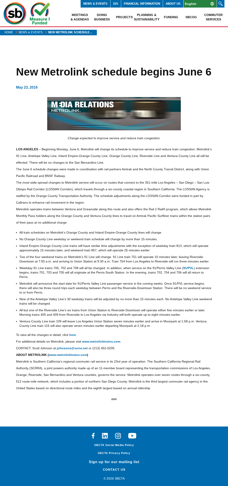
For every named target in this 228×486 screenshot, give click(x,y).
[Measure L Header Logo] (40, 13)
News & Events (95, 3)
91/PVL (188, 268)
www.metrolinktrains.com (101, 341)
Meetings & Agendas (80, 17)
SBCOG (191, 17)
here (72, 335)
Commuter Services (213, 17)
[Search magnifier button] (220, 4)
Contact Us (114, 469)
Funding (171, 17)
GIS (115, 3)
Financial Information (142, 3)
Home (8, 32)
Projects (124, 17)
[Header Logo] (15, 13)
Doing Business (102, 17)
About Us (173, 3)
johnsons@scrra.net (72, 348)
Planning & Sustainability (146, 17)
